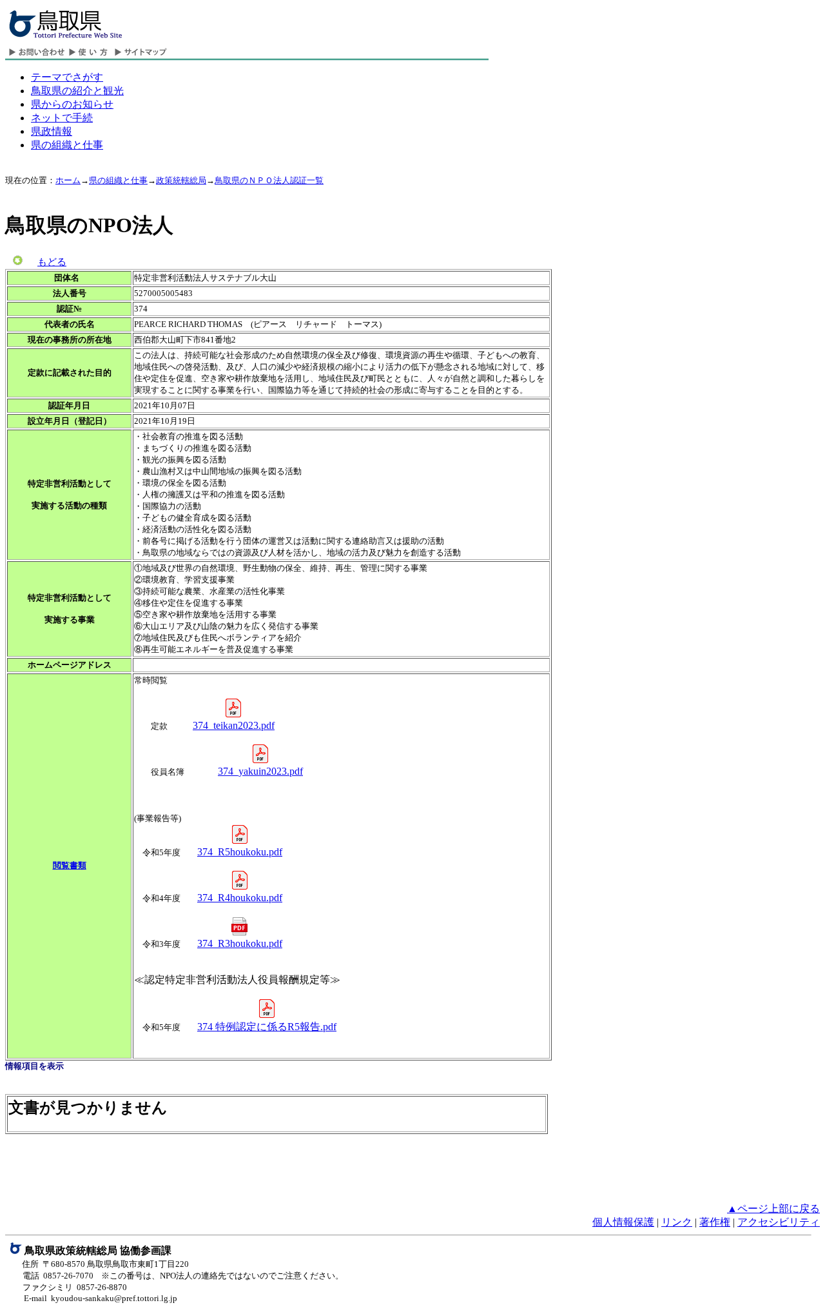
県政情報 (51, 131)
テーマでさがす (67, 77)
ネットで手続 (62, 117)
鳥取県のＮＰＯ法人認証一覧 (269, 180)
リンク (676, 1222)
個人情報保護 (623, 1222)
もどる (51, 262)
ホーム (68, 180)
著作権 (714, 1222)
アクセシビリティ (778, 1222)
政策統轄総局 (181, 180)
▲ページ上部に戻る (773, 1208)
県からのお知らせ (72, 104)
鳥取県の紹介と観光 (77, 90)
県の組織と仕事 (67, 144)
